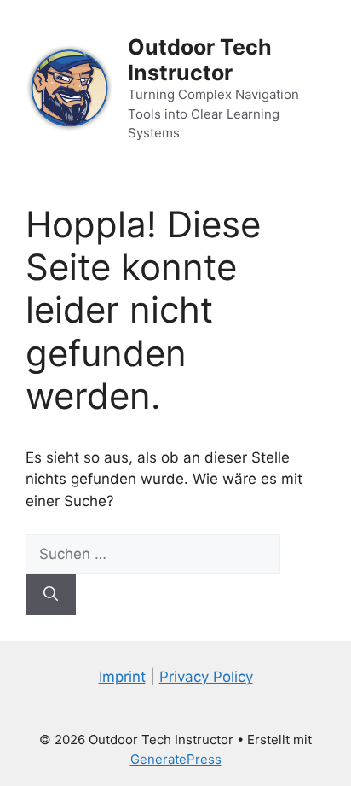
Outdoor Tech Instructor (200, 59)
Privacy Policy (206, 676)
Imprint (122, 676)
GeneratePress (176, 759)
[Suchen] (51, 594)
